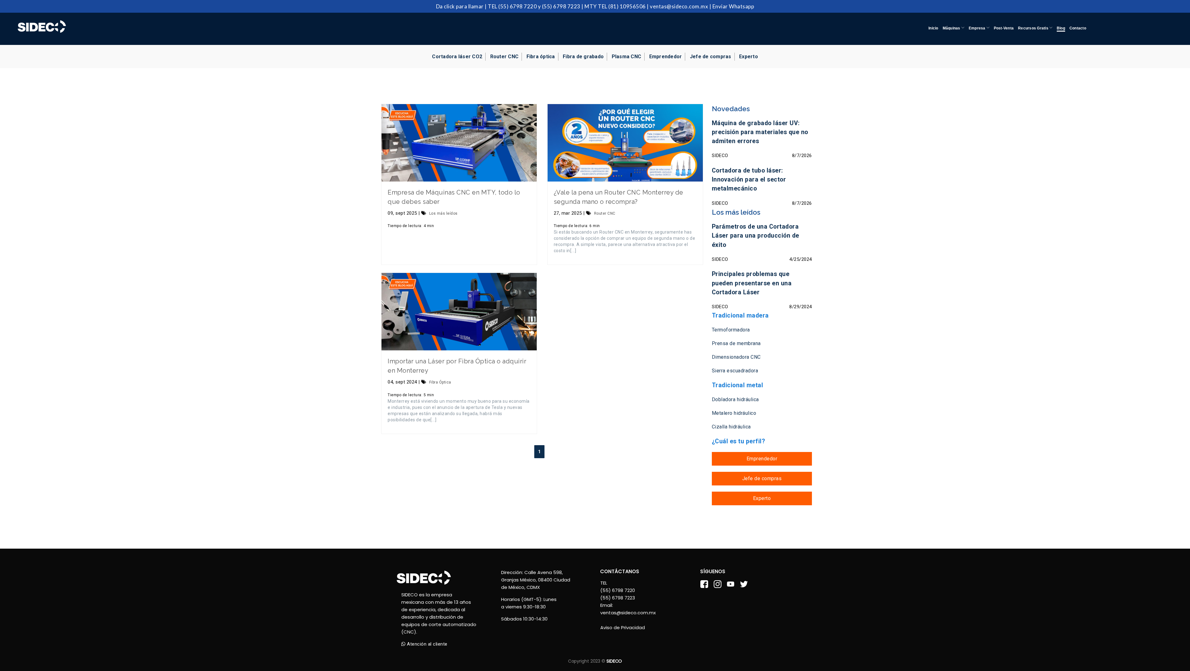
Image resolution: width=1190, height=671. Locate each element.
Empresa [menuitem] (977, 28)
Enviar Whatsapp (733, 6)
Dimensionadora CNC (736, 357)
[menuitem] (1061, 22)
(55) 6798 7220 (517, 6)
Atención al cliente (426, 644)
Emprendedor (665, 56)
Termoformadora (731, 330)
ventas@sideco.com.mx (679, 6)
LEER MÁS (459, 143)
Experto (748, 56)
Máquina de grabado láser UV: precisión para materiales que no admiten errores (760, 132)
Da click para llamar (460, 6)
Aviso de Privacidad (622, 627)
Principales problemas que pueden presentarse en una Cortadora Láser (752, 283)
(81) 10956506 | (628, 6)
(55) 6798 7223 (561, 6)
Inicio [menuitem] (933, 28)
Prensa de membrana (736, 343)
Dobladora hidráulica (735, 399)
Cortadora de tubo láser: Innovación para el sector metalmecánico (749, 179)
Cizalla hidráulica (731, 427)
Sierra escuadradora (735, 371)
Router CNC (604, 213)
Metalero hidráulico (734, 413)
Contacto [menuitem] (1077, 28)
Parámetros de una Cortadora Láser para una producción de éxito (755, 235)
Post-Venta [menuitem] (1004, 28)
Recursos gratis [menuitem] (1033, 28)
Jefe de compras (710, 56)
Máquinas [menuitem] (952, 28)
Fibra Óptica (440, 382)
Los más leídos (443, 213)
